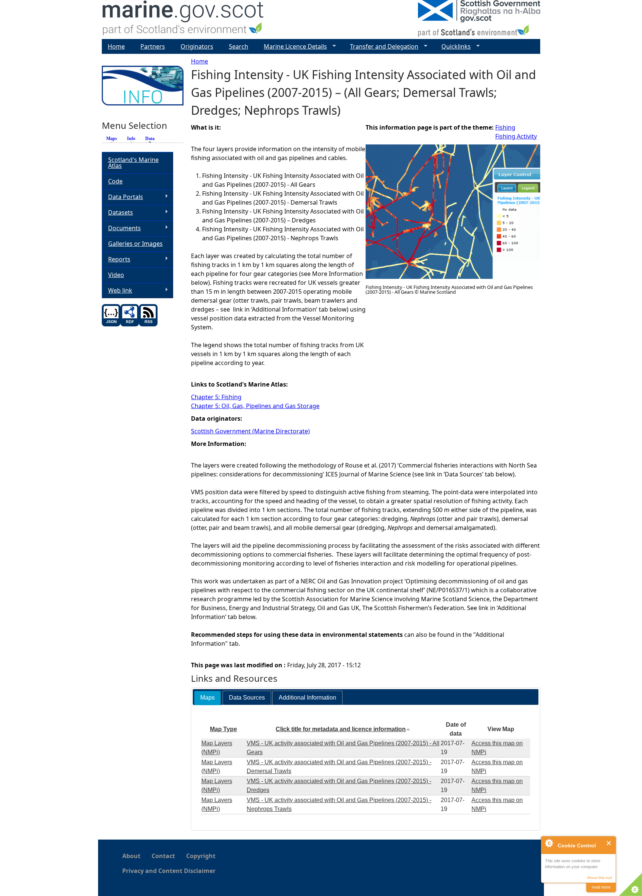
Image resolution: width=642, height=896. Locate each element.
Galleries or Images (135, 244)
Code (115, 181)
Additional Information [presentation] (307, 697)
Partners (152, 46)
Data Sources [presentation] (247, 697)
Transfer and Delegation (381, 46)
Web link (117, 290)
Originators (197, 46)
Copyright (200, 856)
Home (199, 61)
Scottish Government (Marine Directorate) (250, 431)
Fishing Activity (516, 136)
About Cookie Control (548, 843)
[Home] (183, 19)
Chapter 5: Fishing (216, 397)
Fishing (505, 127)
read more (601, 887)
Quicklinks (453, 46)
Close (609, 843)
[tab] (207, 698)
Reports (116, 259)
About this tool (599, 878)
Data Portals (122, 197)
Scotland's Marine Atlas (133, 163)
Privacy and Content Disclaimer (168, 871)
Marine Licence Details (292, 46)
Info (131, 138)
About (131, 856)
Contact (163, 856)
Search (238, 46)
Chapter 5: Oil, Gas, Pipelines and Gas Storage (255, 406)
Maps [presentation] (207, 697)
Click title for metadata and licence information (341, 729)
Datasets (117, 212)
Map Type (223, 729)
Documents (121, 228)
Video (116, 275)
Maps (111, 138)
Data (151, 138)
